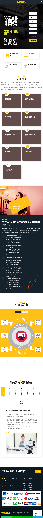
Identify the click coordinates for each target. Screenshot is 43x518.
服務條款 (35, 511)
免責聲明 (35, 513)
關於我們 (24, 478)
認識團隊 (24, 481)
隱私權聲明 (36, 515)
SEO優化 (24, 487)
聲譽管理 (30, 481)
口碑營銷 (30, 483)
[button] (41, 2)
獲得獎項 (24, 485)
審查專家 (24, 483)
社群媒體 (24, 489)
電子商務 (30, 489)
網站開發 (30, 487)
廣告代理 (30, 478)
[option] (21, 61)
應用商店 (30, 485)
